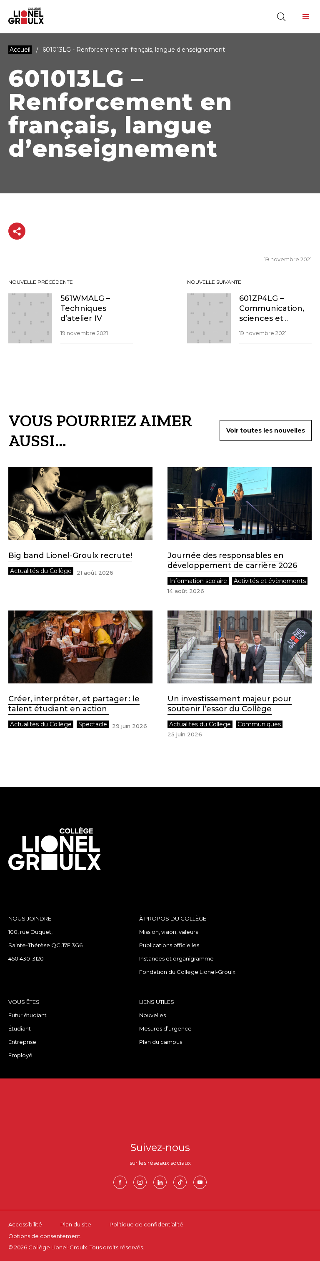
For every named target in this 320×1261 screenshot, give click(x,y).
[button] (306, 17)
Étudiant (19, 1028)
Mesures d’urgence (165, 1028)
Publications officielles (169, 945)
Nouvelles (152, 1015)
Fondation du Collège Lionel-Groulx (187, 971)
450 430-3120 (26, 958)
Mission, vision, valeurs (168, 931)
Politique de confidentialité (146, 1224)
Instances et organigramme (176, 958)
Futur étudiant (27, 1015)
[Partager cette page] (16, 231)
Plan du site (75, 1224)
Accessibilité (25, 1224)
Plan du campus (160, 1041)
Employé (20, 1055)
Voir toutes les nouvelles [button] (265, 430)
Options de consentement (44, 1236)
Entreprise (22, 1041)
